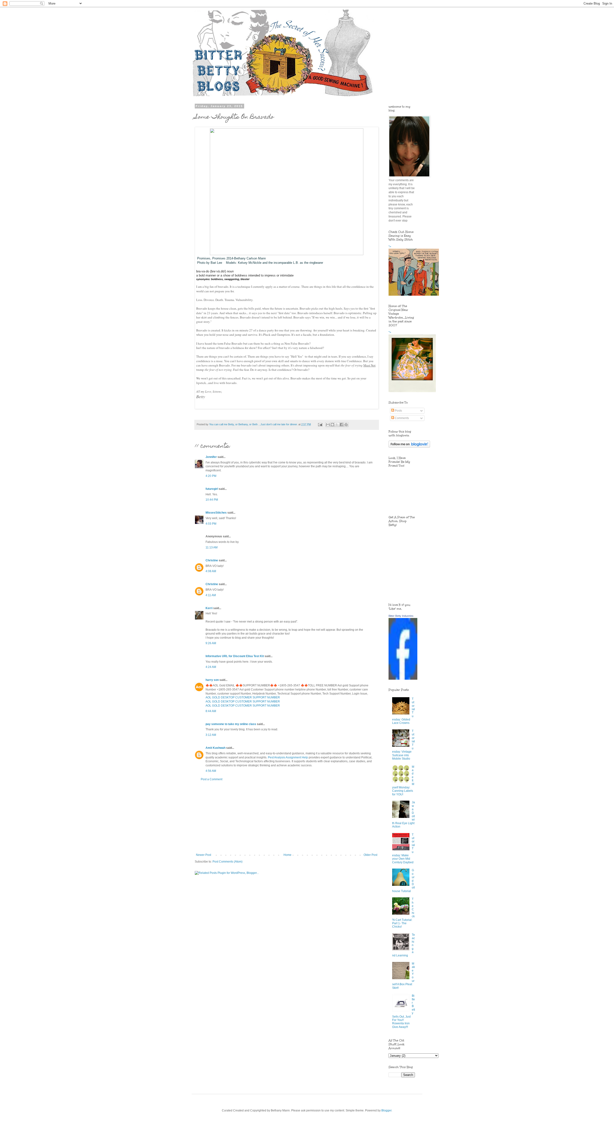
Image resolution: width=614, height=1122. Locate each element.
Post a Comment (211, 779)
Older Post (370, 855)
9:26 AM (211, 643)
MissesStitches (216, 512)
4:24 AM (211, 667)
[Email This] (327, 424)
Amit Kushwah (215, 748)
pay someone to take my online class (231, 724)
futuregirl (212, 489)
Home (287, 855)
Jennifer (211, 457)
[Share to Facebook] (341, 424)
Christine (212, 560)
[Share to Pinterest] (346, 424)
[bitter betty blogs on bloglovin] (409, 446)
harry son (212, 680)
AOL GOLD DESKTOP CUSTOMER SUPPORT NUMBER (243, 697)
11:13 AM (212, 547)
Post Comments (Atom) (227, 861)
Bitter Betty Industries (401, 615)
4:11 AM (211, 595)
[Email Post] (320, 424)
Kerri (209, 608)
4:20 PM (211, 476)
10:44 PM (212, 499)
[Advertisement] (287, 817)
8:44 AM (211, 711)
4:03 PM (211, 523)
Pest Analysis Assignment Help (288, 757)
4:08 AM (211, 571)
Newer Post (203, 855)
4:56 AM (211, 771)
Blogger (386, 1110)
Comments (401, 418)
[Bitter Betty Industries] (403, 678)
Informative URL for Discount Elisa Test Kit (235, 656)
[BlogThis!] (332, 424)
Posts (398, 410)
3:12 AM (211, 735)
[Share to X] (337, 424)
